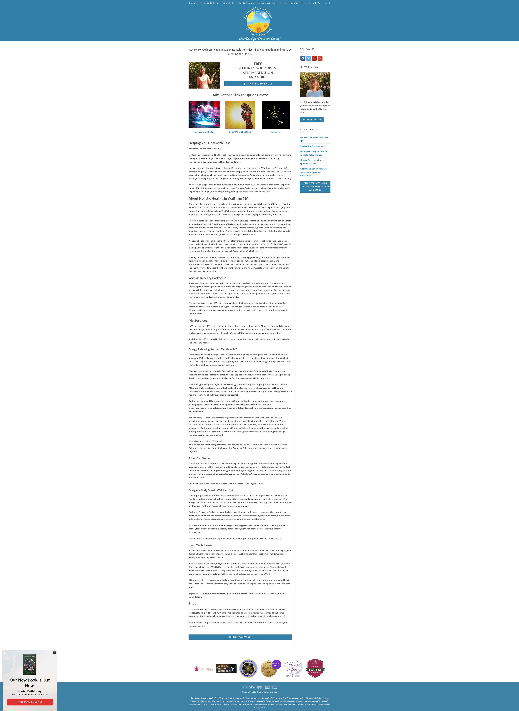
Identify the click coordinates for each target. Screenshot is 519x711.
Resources (296, 2)
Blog (283, 2)
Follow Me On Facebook (240, 132)
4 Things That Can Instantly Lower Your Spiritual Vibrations (313, 172)
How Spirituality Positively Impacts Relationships (313, 153)
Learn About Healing (204, 132)
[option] (203, 668)
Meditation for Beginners (313, 146)
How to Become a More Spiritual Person (312, 162)
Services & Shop (267, 2)
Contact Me (314, 2)
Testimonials (246, 2)
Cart (327, 2)
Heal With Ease (210, 2)
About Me (228, 2)
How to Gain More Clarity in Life (314, 139)
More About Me (312, 119)
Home (192, 2)
